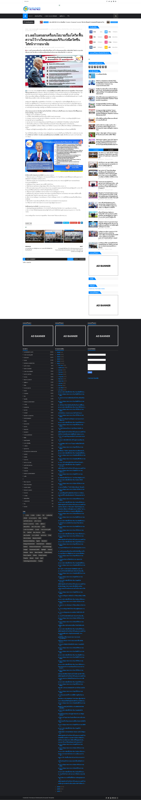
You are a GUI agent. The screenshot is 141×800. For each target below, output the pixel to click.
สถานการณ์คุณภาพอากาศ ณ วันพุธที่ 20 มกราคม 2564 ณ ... (70, 577)
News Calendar (27, 368)
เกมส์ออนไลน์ (27, 501)
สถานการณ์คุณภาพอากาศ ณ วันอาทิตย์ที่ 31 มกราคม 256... (71, 394)
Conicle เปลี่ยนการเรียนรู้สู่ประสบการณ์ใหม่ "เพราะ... (72, 509)
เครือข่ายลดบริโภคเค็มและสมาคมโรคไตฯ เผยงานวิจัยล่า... (71, 589)
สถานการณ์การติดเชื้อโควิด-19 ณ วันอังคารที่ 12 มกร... (72, 751)
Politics (26, 493)
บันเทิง (25, 421)
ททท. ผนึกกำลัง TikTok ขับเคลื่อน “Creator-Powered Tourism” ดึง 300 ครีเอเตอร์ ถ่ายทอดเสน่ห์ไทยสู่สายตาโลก (55, 22)
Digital (25, 426)
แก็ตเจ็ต (25, 457)
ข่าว (30, 16)
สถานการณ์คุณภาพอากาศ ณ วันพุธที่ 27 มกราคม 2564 (70, 474)
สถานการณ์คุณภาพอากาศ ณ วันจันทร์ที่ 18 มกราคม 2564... (71, 622)
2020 (58, 787)
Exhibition (26, 407)
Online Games (27, 487)
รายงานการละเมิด (93, 378)
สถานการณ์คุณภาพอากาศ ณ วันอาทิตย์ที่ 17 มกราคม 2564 (71, 657)
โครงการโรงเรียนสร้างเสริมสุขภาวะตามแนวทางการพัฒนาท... (71, 419)
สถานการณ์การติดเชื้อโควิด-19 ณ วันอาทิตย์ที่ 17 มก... (71, 655)
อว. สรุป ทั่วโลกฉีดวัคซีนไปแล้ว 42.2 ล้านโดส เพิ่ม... (71, 616)
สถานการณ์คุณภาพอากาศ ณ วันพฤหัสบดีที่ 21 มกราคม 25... (71, 565)
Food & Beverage (28, 435)
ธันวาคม (60, 365)
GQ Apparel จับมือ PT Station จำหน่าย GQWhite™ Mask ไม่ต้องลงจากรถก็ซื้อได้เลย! (107, 104)
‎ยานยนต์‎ (25, 413)
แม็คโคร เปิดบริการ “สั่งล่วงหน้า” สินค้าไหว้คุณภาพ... (71, 507)
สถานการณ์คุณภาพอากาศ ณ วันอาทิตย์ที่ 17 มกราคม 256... (71, 652)
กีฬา (25, 396)
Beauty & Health (28, 379)
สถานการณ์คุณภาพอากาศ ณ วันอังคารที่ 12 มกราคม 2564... (71, 748)
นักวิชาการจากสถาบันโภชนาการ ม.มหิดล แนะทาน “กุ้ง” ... (71, 754)
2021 (58, 363)
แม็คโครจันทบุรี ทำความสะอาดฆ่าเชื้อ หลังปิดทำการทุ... (71, 761)
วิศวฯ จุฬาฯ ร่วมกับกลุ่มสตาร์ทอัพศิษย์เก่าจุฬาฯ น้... (70, 569)
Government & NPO (94, 22)
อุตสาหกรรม (26, 448)
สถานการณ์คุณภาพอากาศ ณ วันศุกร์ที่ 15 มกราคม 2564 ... (70, 684)
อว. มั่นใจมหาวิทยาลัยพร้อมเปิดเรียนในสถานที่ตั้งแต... (71, 405)
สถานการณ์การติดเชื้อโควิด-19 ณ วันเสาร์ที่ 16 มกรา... (71, 664)
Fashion (26, 471)
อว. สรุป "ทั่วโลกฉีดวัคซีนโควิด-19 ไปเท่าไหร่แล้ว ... (71, 462)
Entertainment (27, 418)
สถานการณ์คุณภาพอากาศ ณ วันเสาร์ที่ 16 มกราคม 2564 (70, 670)
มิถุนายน (60, 379)
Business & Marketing (29, 363)
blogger (70, 259)
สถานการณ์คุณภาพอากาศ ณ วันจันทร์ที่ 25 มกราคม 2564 (71, 514)
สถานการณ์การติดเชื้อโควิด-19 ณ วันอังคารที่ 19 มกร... (72, 599)
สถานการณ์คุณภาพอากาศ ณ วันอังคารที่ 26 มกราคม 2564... (71, 484)
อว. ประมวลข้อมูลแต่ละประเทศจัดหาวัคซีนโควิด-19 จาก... (71, 612)
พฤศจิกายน (61, 367)
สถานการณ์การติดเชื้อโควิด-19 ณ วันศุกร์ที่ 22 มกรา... (71, 542)
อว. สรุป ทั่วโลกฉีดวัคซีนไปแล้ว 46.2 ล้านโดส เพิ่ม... (71, 571)
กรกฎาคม (60, 376)
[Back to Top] (117, 798)
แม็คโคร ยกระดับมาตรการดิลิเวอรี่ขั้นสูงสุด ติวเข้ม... (71, 740)
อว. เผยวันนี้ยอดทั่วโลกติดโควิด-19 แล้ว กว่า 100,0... (71, 493)
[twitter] (109, 1)
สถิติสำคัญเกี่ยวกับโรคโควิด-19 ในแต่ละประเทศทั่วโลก (72, 432)
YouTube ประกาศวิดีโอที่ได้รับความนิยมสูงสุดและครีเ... (71, 778)
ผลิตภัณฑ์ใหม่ (38, 16)
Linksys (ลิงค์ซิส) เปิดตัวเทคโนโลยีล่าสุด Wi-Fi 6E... (71, 674)
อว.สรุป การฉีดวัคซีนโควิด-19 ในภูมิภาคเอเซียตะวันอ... (71, 440)
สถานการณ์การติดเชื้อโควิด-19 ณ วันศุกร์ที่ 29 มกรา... (71, 422)
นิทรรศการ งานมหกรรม (28, 415)
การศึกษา (26, 446)
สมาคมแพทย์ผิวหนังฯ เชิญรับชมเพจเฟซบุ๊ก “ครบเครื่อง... (70, 634)
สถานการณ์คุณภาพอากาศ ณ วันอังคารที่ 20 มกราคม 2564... (71, 602)
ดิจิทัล (25, 437)
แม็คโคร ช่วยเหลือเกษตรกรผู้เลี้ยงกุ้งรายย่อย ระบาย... (71, 434)
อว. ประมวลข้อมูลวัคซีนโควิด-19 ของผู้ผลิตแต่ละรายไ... (71, 609)
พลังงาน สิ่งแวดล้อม (28, 484)
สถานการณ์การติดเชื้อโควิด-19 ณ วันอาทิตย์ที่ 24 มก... (71, 520)
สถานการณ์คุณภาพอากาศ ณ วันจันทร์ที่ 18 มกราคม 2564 (71, 648)
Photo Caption (27, 374)
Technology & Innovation (30, 451)
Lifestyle (26, 459)
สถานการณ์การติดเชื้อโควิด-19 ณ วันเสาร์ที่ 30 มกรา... (72, 407)
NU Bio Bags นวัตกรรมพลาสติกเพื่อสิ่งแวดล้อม (70, 586)
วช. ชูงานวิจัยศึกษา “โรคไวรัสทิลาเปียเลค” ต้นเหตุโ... (71, 487)
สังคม (25, 385)
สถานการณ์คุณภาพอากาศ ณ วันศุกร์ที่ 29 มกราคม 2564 (70, 447)
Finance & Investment (29, 401)
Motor (25, 410)
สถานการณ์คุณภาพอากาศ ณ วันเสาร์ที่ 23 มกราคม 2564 (71, 536)
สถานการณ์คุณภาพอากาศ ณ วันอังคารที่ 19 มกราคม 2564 (71, 618)
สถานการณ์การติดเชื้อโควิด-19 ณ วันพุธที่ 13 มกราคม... (69, 728)
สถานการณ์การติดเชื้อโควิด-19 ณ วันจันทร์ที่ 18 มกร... (71, 629)
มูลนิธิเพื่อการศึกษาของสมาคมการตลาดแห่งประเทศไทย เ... (69, 637)
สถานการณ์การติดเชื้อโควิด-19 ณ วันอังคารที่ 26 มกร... (70, 480)
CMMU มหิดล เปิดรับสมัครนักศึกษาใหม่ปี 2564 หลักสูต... (71, 626)
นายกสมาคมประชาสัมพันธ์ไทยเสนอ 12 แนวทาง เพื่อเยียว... (71, 679)
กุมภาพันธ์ (61, 388)
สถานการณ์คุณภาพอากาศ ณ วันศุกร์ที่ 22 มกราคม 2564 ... (70, 544)
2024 (58, 357)
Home (26, 29)
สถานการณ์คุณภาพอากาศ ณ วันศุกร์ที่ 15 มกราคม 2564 (70, 691)
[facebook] (107, 1)
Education (26, 424)
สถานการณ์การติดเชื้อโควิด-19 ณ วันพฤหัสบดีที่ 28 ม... (72, 453)
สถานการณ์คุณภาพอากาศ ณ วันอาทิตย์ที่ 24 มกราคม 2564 (71, 527)
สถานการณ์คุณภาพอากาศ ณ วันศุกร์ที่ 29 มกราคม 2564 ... (70, 425)
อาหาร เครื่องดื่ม (27, 443)
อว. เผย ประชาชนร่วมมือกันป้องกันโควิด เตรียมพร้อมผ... (71, 398)
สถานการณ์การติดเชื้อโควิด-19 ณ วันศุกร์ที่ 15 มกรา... (71, 682)
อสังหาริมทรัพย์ (27, 440)
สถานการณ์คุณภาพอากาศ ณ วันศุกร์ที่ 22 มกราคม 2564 (70, 556)
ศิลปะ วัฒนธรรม (27, 482)
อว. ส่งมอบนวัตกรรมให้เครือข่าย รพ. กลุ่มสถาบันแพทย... (70, 560)
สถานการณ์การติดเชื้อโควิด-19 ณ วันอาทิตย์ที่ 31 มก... (71, 392)
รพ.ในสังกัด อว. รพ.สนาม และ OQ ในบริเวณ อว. (70, 413)
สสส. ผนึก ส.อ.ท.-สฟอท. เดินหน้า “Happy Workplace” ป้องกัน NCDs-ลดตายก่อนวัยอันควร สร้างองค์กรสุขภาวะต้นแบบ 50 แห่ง (34, 238)
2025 (58, 354)
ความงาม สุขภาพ (27, 388)
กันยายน (60, 372)
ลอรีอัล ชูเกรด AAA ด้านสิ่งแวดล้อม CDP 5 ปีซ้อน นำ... (71, 783)
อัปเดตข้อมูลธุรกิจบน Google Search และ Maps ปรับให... (71, 714)
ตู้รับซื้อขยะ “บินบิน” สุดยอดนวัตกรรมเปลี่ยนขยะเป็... (71, 450)
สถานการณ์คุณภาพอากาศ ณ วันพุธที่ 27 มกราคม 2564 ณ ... (70, 471)
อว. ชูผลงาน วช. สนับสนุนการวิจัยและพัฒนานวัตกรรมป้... (71, 605)
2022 (58, 361)
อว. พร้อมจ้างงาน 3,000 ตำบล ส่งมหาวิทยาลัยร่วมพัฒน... (70, 523)
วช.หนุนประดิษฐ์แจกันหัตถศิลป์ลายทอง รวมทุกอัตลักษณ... (71, 644)
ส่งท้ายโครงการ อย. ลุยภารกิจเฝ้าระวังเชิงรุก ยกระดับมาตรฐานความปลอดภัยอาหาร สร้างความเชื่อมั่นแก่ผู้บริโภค (54, 238)
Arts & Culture (27, 462)
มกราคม (60, 390)
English (26, 1)
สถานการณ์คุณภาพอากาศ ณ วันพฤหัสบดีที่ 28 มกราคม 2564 (71, 459)
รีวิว (69, 16)
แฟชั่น (25, 476)
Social (25, 377)
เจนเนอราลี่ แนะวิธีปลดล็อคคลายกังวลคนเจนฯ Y (70, 742)
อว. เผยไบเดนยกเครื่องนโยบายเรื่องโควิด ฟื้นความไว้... (71, 551)
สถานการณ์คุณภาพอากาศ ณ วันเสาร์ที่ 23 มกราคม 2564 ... (71, 530)
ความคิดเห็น (111, 150)
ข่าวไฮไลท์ (96, 150)
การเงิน (25, 404)
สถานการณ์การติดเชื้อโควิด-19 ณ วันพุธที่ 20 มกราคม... (69, 581)
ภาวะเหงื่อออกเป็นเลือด (101, 74)
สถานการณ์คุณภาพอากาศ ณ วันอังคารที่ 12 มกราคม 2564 (71, 765)
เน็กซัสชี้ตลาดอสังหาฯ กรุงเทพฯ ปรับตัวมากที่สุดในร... (71, 737)
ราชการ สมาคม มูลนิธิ (33, 29)
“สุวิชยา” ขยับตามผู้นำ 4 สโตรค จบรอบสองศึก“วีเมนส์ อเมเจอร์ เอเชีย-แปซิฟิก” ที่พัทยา (106, 133)
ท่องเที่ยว (25, 399)
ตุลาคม (60, 370)
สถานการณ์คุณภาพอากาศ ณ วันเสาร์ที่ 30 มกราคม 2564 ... (71, 410)
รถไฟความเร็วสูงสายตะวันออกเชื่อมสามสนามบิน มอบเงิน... (71, 718)
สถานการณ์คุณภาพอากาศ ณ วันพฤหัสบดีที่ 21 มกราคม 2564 (71, 573)
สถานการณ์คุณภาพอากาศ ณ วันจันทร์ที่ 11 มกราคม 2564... (70, 768)
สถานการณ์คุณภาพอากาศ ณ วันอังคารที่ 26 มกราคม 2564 (71, 490)
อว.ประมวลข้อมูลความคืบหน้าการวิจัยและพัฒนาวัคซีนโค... (72, 596)
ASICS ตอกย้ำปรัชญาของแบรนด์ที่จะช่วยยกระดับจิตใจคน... (72, 721)
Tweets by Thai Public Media (97, 289)
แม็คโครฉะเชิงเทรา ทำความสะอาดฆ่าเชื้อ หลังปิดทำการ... (70, 641)
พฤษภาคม (61, 381)
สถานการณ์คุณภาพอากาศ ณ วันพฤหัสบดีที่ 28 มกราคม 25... (71, 455)
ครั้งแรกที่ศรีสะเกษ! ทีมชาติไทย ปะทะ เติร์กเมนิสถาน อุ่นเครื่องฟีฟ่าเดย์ (106, 119)
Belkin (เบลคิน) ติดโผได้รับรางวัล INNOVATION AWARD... (71, 707)
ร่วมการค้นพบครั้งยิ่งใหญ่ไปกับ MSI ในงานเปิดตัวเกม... (71, 701)
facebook (82, 259)
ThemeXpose (32, 797)
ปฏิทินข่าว (62, 16)
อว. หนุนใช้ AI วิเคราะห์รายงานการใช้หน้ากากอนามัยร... (71, 774)
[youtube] (111, 1)
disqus (76, 259)
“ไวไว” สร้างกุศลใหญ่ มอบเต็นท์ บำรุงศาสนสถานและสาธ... (71, 437)
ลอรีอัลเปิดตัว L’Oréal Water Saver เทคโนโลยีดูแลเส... (71, 732)
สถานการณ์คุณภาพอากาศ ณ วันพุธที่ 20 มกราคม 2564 (70, 592)
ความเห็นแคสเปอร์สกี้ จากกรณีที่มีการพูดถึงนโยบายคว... (71, 695)
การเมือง (25, 495)
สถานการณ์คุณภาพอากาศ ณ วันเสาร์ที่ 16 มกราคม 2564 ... (70, 661)
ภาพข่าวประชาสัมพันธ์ (51, 16)
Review (25, 506)
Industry (26, 429)
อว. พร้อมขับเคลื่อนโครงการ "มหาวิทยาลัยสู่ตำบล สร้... (71, 477)
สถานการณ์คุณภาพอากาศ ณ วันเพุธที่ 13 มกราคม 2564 (70, 745)
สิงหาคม (60, 374)
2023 (58, 359)
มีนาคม (60, 385)
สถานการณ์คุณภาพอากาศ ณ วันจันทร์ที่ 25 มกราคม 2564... (71, 499)
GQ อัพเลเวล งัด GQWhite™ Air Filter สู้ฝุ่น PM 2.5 (71, 698)
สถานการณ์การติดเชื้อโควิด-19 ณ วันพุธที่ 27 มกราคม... (69, 465)
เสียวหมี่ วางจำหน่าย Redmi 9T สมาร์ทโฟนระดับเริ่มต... (71, 688)
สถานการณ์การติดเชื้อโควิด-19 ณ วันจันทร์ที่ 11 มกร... (71, 772)
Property (26, 432)
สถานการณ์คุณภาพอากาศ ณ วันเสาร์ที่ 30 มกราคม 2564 (71, 415)
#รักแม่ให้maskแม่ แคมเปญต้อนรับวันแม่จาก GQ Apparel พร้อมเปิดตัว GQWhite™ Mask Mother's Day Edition (107, 98)
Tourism (26, 393)
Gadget (26, 454)
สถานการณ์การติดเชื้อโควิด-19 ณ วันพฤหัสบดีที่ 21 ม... (71, 563)
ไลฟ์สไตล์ (26, 468)
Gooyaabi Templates (48, 797)
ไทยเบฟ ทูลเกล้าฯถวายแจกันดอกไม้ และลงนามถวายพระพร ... (71, 667)
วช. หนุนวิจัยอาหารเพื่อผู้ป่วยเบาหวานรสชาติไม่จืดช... (71, 553)
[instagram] (113, 1)
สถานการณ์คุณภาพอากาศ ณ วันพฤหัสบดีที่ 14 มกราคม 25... (71, 703)
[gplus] (116, 1)
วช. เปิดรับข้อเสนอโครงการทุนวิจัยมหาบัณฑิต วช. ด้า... (70, 428)
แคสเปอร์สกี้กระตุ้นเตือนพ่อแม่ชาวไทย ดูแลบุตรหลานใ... (71, 495)
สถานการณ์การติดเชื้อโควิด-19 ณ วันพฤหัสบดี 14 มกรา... (70, 710)
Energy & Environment (29, 473)
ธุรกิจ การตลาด (27, 366)
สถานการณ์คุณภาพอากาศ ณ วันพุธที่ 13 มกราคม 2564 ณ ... (72, 725)
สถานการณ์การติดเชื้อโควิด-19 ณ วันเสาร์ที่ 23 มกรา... (72, 534)
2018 (58, 791)
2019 (58, 789)
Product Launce (28, 490)
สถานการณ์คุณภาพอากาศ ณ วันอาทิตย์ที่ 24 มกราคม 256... (71, 517)
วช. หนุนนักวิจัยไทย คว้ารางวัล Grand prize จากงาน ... (71, 548)
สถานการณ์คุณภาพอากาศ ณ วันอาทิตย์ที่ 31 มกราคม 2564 (71, 402)
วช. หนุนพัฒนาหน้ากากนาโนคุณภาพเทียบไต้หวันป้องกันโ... (71, 444)
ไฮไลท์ (25, 360)
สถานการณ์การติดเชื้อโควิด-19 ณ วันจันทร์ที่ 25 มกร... (71, 502)
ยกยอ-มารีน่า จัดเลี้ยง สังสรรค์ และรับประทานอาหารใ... (71, 758)
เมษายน (60, 383)
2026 (58, 352)
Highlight (26, 357)
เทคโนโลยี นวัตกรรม (28, 465)
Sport (25, 390)
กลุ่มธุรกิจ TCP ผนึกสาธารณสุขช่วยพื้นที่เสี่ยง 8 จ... (71, 511)
